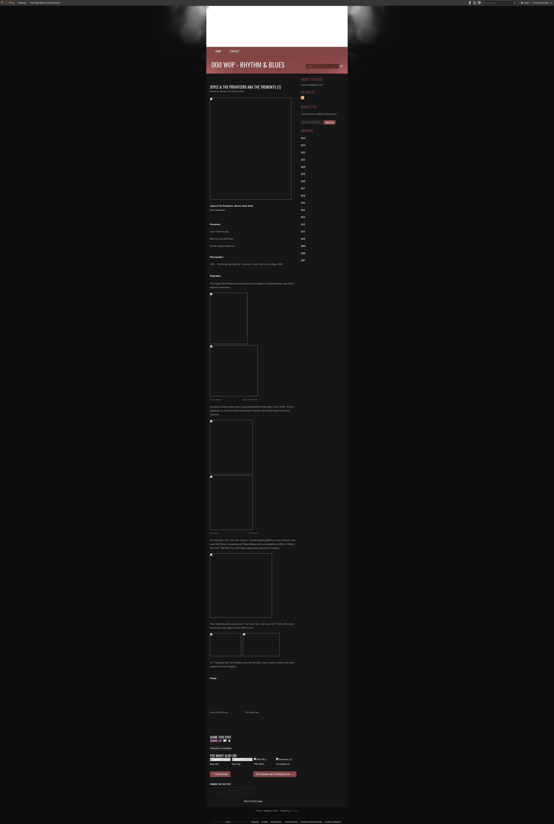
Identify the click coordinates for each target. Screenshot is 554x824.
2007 (303, 260)
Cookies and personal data (311, 822)
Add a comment (234, 791)
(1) (223, 210)
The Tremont (217, 210)
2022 (303, 152)
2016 (303, 195)
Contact (234, 51)
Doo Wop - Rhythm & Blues (248, 64)
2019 (303, 173)
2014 (303, 210)
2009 (303, 245)
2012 (303, 224)
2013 (303, 217)
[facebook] (470, 2)
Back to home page (253, 801)
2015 (303, 202)
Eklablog (294, 811)
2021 (303, 159)
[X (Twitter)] (474, 2)
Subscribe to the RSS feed (302, 97)
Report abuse (276, 822)
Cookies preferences (333, 822)
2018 (303, 181)
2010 (303, 238)
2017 (303, 188)
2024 (303, 138)
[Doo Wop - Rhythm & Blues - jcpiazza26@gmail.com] (277, 46)
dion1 (228, 822)
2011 (303, 231)
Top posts (255, 822)
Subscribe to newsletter (221, 748)
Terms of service (291, 822)
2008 (303, 253)
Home (218, 51)
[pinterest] (479, 2)
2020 (303, 166)
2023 (303, 145)
